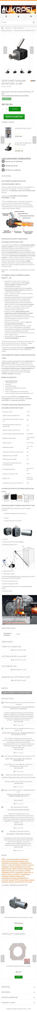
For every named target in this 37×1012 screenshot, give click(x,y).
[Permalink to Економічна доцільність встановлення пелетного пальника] (18, 703)
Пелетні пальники (18, 28)
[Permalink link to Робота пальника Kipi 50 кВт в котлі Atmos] (18, 775)
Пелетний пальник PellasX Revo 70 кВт (18, 917)
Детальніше (18, 721)
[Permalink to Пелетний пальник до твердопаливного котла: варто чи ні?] (18, 729)
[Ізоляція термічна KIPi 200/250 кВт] (18, 952)
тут (5, 192)
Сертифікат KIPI (9, 666)
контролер (14, 400)
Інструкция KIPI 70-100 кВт (14, 656)
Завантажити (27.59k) (19, 650)
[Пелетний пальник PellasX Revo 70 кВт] (18, 903)
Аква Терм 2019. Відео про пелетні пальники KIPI (18, 759)
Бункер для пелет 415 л (23, 128)
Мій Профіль (6, 992)
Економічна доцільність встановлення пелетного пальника (18, 708)
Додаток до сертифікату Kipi (16, 677)
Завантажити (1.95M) (19, 680)
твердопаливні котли (11, 381)
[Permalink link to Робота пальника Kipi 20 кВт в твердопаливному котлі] (18, 791)
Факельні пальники (7, 30)
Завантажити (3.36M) (19, 660)
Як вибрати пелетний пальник (18, 834)
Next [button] (34, 140)
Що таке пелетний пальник (18, 810)
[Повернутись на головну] (2, 28)
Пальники (8, 28)
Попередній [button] (5, 50)
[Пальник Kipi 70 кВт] (7, 71)
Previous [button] (2, 140)
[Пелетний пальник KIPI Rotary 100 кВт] (8, 147)
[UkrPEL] (18, 9)
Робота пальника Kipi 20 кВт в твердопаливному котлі (18, 795)
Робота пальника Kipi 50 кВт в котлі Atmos (18, 777)
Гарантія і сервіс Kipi (11, 647)
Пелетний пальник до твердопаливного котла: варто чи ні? (18, 733)
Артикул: (4, 86)
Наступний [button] (32, 50)
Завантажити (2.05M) (19, 669)
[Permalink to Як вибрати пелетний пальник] (18, 831)
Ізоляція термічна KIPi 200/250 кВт (18, 966)
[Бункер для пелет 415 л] (8, 132)
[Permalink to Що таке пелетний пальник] (18, 807)
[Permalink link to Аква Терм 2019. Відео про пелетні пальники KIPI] (18, 756)
